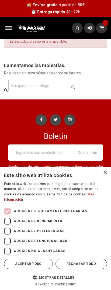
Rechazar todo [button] (81, 264)
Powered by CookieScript (55, 284)
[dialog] (55, 228)
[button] (55, 277)
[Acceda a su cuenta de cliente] (90, 28)
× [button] (105, 173)
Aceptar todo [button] (28, 264)
